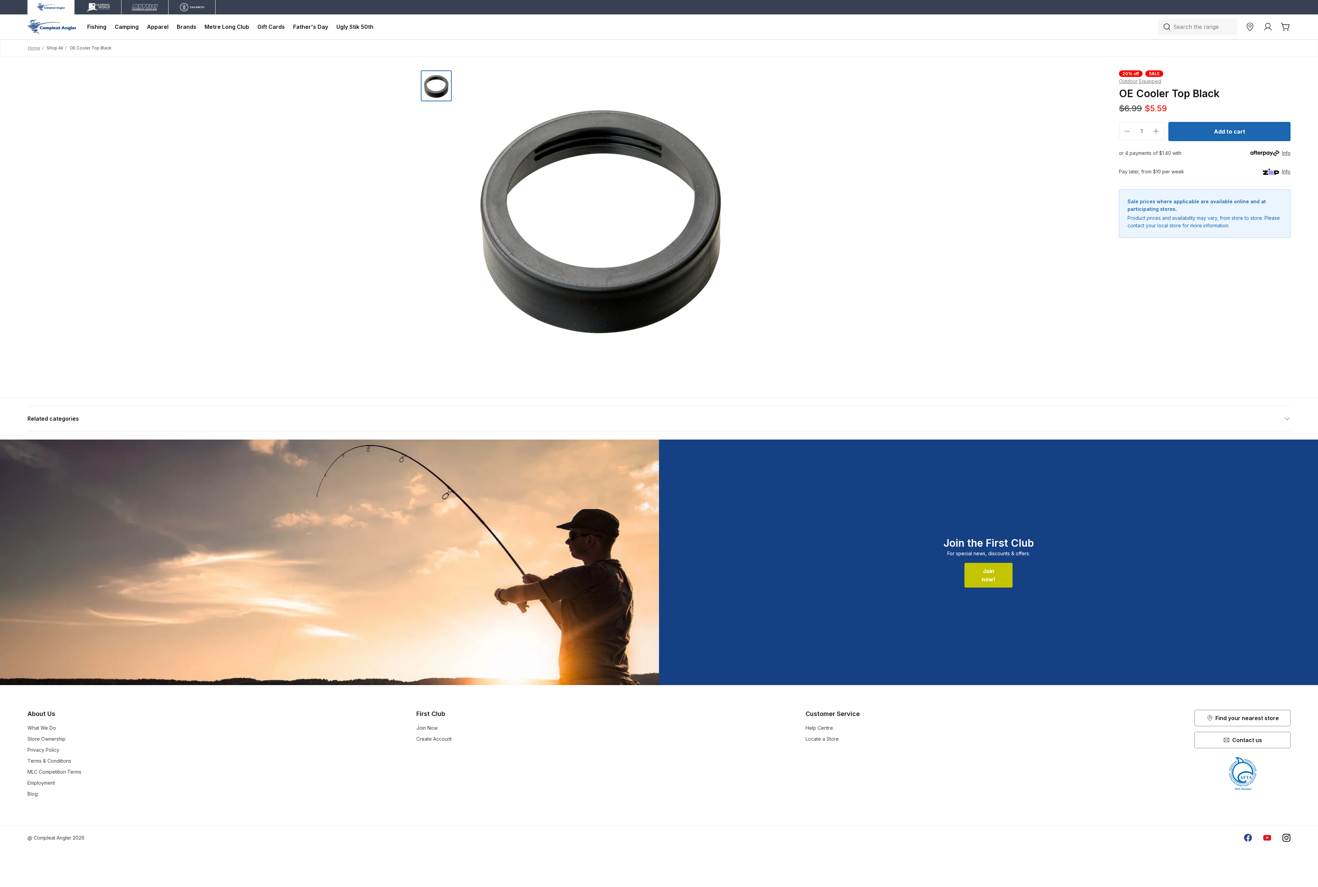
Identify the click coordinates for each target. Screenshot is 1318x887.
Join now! (988, 575)
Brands (186, 26)
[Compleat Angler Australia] (51, 27)
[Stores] (1250, 27)
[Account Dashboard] (1268, 27)
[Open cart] (1286, 27)
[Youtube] (1267, 838)
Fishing (96, 26)
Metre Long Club (227, 26)
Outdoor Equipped (1140, 81)
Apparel (158, 26)
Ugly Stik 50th (354, 26)
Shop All (55, 47)
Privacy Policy (43, 750)
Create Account (434, 739)
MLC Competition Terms (54, 772)
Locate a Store (822, 739)
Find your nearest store (1247, 718)
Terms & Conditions (49, 761)
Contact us (1247, 740)
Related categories (53, 418)
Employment (41, 783)
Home (34, 47)
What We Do (41, 728)
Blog (32, 794)
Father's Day (310, 26)
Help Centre (819, 728)
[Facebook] (1248, 838)
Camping (127, 26)
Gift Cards (271, 26)
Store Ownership (46, 739)
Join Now (427, 728)
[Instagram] (1286, 838)
